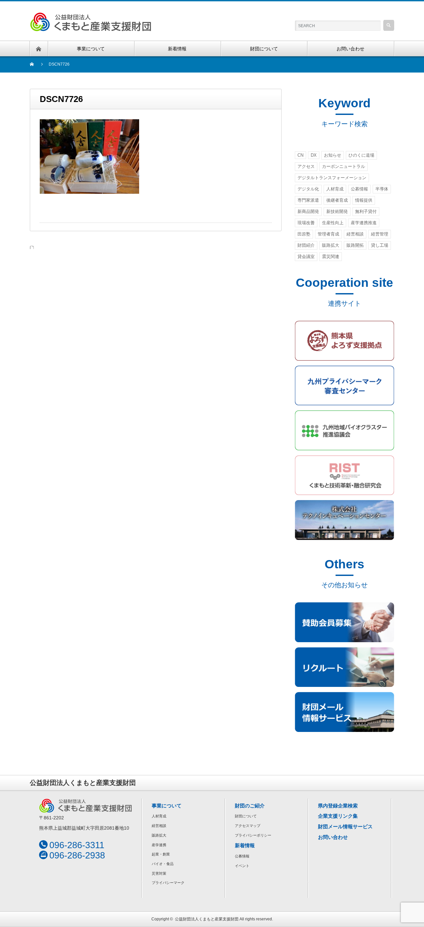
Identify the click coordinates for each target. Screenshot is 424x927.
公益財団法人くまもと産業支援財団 (206, 919)
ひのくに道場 (361, 155)
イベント (242, 866)
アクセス (306, 166)
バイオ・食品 (163, 864)
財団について (246, 816)
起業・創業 (161, 854)
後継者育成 (337, 200)
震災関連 (330, 256)
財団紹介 (306, 245)
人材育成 (335, 188)
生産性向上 (333, 222)
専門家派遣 (308, 200)
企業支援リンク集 (338, 816)
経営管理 (379, 234)
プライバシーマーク (168, 883)
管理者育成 (328, 234)
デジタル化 (308, 188)
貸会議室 (306, 256)
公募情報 (359, 188)
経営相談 (355, 234)
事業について (167, 805)
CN (300, 155)
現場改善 (306, 222)
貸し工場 (379, 245)
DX (314, 155)
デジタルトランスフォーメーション (331, 177)
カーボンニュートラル (343, 166)
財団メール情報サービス (345, 826)
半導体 (381, 188)
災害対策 (159, 873)
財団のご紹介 (250, 805)
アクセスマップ (247, 826)
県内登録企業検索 (338, 805)
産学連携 (159, 845)
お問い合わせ (333, 837)
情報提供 (363, 200)
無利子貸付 (366, 211)
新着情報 (245, 845)
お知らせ (332, 155)
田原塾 (303, 234)
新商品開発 (308, 211)
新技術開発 (337, 211)
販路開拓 (355, 245)
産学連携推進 (364, 222)
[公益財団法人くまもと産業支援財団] (90, 16)
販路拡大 (330, 245)
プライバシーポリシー (253, 835)
